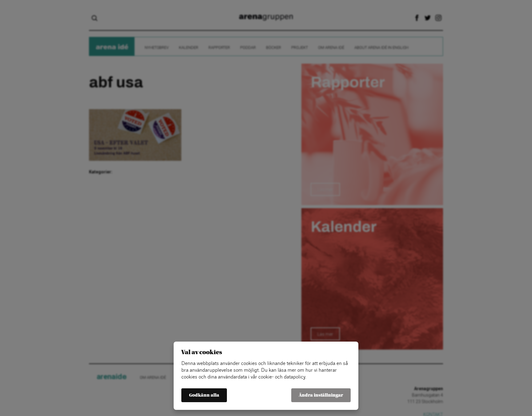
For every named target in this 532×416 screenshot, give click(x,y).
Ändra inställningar (321, 395)
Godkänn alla (204, 395)
